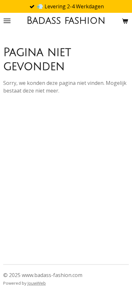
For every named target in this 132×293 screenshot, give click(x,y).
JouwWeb (37, 283)
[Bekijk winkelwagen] (125, 21)
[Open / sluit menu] (7, 21)
